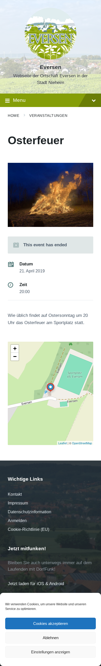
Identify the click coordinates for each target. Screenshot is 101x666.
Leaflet (62, 443)
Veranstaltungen (48, 115)
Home (13, 115)
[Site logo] (50, 58)
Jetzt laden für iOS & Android (36, 583)
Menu (19, 100)
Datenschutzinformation (29, 512)
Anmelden (17, 520)
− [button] (15, 356)
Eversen (50, 67)
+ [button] (15, 348)
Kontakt (15, 494)
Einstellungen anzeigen (50, 652)
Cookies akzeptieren (50, 623)
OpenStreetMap (82, 443)
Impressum (18, 503)
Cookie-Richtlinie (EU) (28, 529)
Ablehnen (51, 638)
